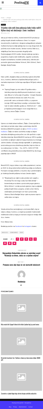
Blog (10, 407)
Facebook (18, 226)
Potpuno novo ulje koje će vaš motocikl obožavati (21, 264)
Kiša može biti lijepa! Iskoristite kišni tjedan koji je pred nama (20, 324)
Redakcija (21, 282)
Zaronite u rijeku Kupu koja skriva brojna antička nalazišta (18, 393)
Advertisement (22, 407)
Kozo (21, 232)
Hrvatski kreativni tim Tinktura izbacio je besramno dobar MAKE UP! (20, 359)
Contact (30, 407)
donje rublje (14, 232)
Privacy (15, 407)
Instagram (27, 226)
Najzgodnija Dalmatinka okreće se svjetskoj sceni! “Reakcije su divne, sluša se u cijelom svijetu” (21, 254)
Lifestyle (3, 25)
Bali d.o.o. (5, 232)
